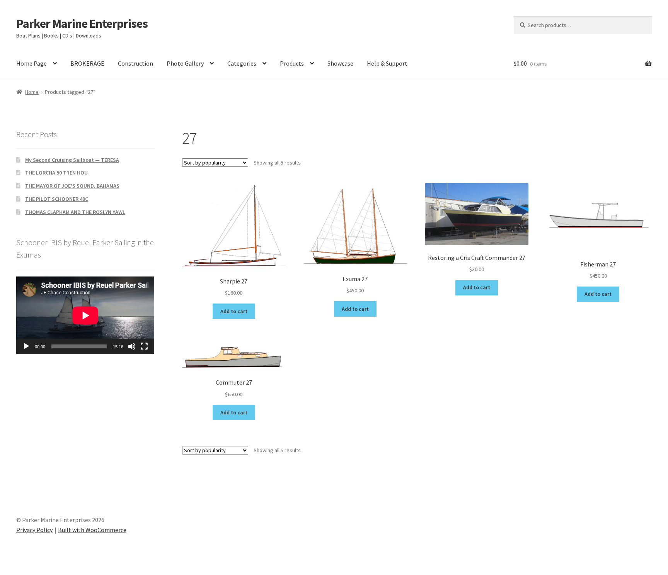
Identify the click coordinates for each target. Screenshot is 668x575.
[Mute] (132, 346)
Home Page (31, 63)
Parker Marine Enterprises (82, 23)
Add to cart (233, 311)
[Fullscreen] (144, 346)
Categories (241, 63)
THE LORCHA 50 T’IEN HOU (56, 172)
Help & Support (387, 63)
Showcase (340, 63)
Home (32, 91)
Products (292, 63)
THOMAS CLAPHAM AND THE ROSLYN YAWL (75, 212)
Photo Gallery (185, 63)
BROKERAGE (87, 63)
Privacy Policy (34, 530)
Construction (135, 63)
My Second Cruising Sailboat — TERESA (72, 159)
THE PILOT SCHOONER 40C (56, 198)
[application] (85, 315)
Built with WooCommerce (92, 530)
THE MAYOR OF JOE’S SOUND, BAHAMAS (72, 185)
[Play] (26, 346)
